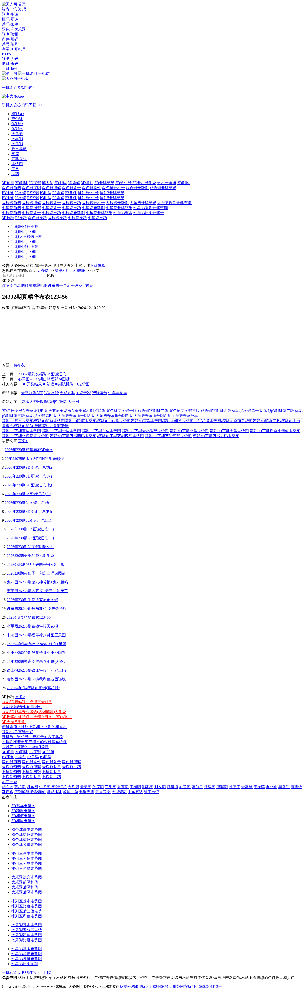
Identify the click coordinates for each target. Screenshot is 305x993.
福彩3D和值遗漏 (27, 426)
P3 (4, 54)
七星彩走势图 (93, 208)
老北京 (271, 787)
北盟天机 (86, 792)
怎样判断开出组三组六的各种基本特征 (34, 742)
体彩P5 (17, 129)
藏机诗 (296, 787)
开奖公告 (19, 159)
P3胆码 (45, 193)
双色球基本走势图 (26, 830)
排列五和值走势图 (26, 916)
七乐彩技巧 (51, 213)
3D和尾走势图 (23, 821)
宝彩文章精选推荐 (26, 237)
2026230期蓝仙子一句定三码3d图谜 (36, 573)
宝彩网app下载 (23, 232)
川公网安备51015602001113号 (197, 986)
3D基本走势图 (23, 806)
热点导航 (19, 149)
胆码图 (222, 787)
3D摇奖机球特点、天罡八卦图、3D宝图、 (37, 717)
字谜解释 (22, 792)
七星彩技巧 (71, 208)
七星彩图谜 (31, 208)
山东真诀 (135, 792)
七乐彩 (17, 144)
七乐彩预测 (11, 213)
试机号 (21, 9)
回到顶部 (45, 973)
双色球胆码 (51, 188)
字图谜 (7, 49)
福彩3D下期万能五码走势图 (168, 436)
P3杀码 (58, 193)
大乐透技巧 (71, 203)
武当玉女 (103, 792)
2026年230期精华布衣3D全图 (29, 450)
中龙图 (45, 787)
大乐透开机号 (93, 203)
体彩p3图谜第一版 (247, 411)
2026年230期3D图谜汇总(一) (30, 538)
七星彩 (17, 139)
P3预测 (8, 193)
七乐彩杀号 (31, 213)
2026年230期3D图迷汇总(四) (28, 511)
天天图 (86, 787)
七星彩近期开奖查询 (150, 208)
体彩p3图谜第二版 (279, 411)
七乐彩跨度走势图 (26, 940)
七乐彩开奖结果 (99, 213)
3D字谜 (35, 183)
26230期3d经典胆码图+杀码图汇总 (35, 564)
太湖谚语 (119, 792)
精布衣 (30, 285)
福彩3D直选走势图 (146, 421)
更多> (23, 441)
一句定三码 (68, 285)
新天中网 (71, 402)
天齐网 (43, 270)
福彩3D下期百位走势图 (21, 431)
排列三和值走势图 (26, 858)
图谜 (14, 19)
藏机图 (42, 285)
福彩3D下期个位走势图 (101, 431)
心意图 (185, 787)
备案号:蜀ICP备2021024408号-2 (146, 986)
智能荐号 (99, 393)
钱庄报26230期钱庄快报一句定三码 (36, 670)
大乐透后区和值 (24, 887)
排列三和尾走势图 (26, 863)
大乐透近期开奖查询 (174, 203)
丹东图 (53, 285)
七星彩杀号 (51, 208)
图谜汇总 (59, 787)
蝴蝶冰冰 (54, 792)
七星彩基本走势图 (26, 949)
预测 (6, 14)
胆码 (6, 19)
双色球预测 (11, 188)
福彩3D (8, 9)
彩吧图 (147, 787)
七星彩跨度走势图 (26, 959)
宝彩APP (51, 393)
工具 (15, 169)
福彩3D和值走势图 (49, 421)
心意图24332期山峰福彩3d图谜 (44, 379)
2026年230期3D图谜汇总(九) (28, 467)
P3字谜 (33, 193)
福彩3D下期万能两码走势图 (73, 436)
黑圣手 (284, 787)
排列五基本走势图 (26, 901)
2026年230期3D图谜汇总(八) (28, 476)
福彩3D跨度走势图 (80, 421)
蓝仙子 (197, 787)
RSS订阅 (29, 973)
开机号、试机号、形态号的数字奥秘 (32, 737)
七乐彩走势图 (73, 213)
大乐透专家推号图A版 (76, 416)
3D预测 (8, 183)
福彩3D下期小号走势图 (189, 431)
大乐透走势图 (117, 203)
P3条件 (71, 193)
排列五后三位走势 (26, 911)
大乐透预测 (11, 203)
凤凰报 (172, 787)
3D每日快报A (13, 411)
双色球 (7, 29)
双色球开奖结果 (163, 188)
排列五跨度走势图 (26, 906)
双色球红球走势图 (26, 835)
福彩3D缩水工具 (266, 421)
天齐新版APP (32, 393)
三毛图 (110, 787)
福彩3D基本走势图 (17, 421)
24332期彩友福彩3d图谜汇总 (42, 374)
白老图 (19, 285)
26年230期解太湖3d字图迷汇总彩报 (34, 459)
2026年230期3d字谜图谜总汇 (30, 547)
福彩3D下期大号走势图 (229, 431)
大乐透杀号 (51, 203)
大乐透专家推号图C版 (151, 416)
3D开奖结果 (104, 183)
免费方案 (67, 393)
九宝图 (123, 787)
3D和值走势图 (23, 816)
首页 (22, 4)
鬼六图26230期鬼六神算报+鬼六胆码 (37, 582)
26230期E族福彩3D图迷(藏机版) (33, 688)
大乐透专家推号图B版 (114, 416)
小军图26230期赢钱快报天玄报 (32, 626)
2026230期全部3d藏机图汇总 (30, 556)
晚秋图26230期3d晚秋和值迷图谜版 (36, 679)
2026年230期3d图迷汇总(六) (28, 494)
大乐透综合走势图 (26, 877)
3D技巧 (8, 218)
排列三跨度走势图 (26, 868)
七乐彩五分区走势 (26, 930)
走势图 (17, 164)
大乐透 (20, 29)
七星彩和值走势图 (26, 954)
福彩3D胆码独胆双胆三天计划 (27, 702)
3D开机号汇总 (144, 183)
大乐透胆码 (31, 203)
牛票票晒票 (117, 393)
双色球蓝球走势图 (26, 840)
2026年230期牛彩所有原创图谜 (32, 600)
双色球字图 (31, 188)
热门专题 (9, 782)
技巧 (15, 174)
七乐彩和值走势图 (26, 935)
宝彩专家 (83, 393)
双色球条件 (91, 188)
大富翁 (247, 787)
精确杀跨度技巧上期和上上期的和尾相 (34, 727)
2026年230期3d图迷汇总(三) (28, 520)
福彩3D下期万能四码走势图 (120, 436)
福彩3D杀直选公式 (17, 732)
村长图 (160, 787)
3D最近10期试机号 (57, 384)
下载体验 (97, 265)
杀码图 (209, 787)
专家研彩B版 (36, 411)
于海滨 (259, 787)
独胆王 (234, 787)
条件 (14, 24)
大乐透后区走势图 (26, 892)
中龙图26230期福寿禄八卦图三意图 (36, 635)
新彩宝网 (56, 402)
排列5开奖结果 (112, 198)
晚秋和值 (38, 792)
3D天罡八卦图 (14, 722)
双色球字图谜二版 (153, 411)
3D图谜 (21, 183)
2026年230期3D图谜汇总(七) (28, 485)
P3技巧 (21, 218)
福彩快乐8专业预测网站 (22, 707)
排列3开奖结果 (112, 193)
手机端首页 (11, 973)
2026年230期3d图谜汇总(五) (28, 503)
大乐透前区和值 (24, 882)
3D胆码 (60, 183)
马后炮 (7, 792)
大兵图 (73, 787)
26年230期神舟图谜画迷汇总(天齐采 (37, 661)
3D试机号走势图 (207, 421)
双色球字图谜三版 (184, 411)
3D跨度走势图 (23, 811)
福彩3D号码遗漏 (55, 426)
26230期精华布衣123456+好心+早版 (36, 644)
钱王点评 (151, 792)
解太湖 (47, 183)
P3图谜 (20, 193)
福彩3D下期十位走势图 (61, 431)
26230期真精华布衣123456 (29, 617)
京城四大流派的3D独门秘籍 (25, 747)
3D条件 (87, 183)
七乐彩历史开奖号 (148, 213)
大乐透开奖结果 (143, 203)
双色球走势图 (137, 188)
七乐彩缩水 (122, 213)
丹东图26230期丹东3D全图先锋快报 (37, 609)
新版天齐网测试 (35, 402)
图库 (15, 154)
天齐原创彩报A (61, 411)
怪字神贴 (85, 285)
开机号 (20, 49)
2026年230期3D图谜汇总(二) (30, 529)
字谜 (14, 14)
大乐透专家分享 (184, 416)
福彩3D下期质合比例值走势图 (275, 431)
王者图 (135, 787)
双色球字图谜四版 (216, 411)
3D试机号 (123, 183)
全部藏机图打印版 (90, 411)
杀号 (6, 44)
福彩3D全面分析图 (237, 421)
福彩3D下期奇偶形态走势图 (25, 436)
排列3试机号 (88, 193)
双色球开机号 (113, 188)
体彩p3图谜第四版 (41, 416)
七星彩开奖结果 (119, 208)
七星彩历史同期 (24, 964)
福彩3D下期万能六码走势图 (216, 436)
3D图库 (183, 183)
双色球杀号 (71, 188)
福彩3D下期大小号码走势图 (145, 431)
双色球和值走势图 (26, 845)
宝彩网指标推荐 (24, 227)
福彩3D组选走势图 (177, 421)
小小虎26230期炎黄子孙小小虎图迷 (36, 653)
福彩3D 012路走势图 (113, 421)
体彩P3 (17, 124)
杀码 (6, 24)
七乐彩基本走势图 (26, 925)
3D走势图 (81, 384)
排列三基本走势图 (26, 853)
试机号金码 (166, 183)
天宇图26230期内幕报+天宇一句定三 (37, 591)
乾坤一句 (70, 792)
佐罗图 (7, 285)
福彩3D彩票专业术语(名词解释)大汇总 (34, 712)
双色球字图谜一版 (121, 411)
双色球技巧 (37, 218)
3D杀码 (74, 183)
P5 (9, 54)
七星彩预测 (11, 208)
